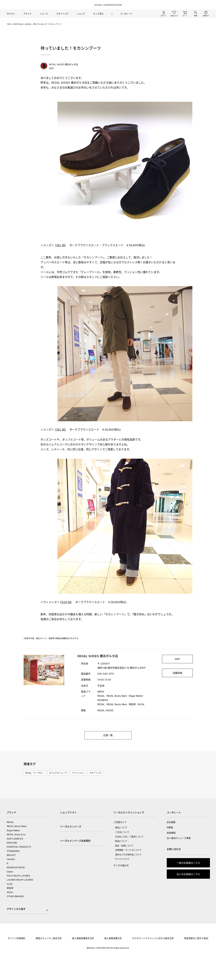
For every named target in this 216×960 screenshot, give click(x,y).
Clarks (10, 871)
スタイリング (62, 14)
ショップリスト (68, 812)
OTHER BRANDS (15, 896)
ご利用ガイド (120, 822)
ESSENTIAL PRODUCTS (19, 846)
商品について (121, 827)
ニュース (44, 14)
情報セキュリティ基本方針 (49, 938)
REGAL (29, 24)
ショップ (81, 14)
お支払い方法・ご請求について (129, 836)
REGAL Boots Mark (16, 826)
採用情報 (171, 832)
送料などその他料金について (128, 854)
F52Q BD (66, 602)
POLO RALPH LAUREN (18, 875)
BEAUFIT (11, 855)
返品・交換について (124, 845)
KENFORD (12, 842)
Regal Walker (13, 830)
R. (8, 863)
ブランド (27, 14)
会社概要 (171, 822)
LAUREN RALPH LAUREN (20, 879)
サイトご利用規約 (16, 938)
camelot (11, 859)
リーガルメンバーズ (70, 826)
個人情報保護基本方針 (83, 938)
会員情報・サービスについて (128, 850)
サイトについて (122, 859)
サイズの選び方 (121, 865)
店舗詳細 (177, 672)
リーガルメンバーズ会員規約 (75, 840)
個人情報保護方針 (113, 938)
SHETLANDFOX (15, 838)
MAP (177, 659)
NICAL (10, 892)
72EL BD (60, 245)
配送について (121, 841)
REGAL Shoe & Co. (16, 834)
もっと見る (98, 14)
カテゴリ (11, 14)
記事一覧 (108, 735)
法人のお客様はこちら (188, 874)
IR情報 (170, 827)
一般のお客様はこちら (188, 862)
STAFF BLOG (18, 24)
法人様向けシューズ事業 (179, 838)
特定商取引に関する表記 (196, 938)
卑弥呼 (10, 888)
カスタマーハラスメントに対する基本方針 (153, 938)
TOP (8, 24)
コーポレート (126, 14)
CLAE (9, 884)
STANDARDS (13, 851)
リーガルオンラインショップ (128, 812)
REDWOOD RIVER (16, 867)
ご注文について (122, 832)
